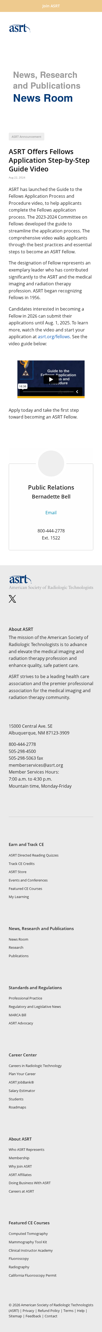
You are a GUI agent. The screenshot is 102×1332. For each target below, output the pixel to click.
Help (81, 1310)
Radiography (19, 1266)
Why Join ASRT (20, 1166)
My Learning (19, 896)
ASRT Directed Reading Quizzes (33, 855)
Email (51, 513)
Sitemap (15, 1316)
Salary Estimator (22, 1090)
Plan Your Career (22, 1073)
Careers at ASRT (21, 1191)
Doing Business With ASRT (30, 1182)
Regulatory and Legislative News (35, 1006)
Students (16, 1099)
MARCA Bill (17, 1014)
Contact (51, 1316)
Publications (19, 955)
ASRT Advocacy (21, 1023)
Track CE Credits (22, 863)
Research (16, 947)
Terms (68, 1310)
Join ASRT (51, 5)
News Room (18, 939)
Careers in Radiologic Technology (35, 1065)
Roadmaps (17, 1107)
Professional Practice (25, 998)
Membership (19, 1157)
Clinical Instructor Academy (31, 1250)
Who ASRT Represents (26, 1149)
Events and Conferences (28, 880)
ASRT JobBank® (21, 1082)
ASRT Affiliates (20, 1174)
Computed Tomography (28, 1233)
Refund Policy (49, 1310)
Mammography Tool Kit (28, 1242)
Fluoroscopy (19, 1258)
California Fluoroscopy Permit (33, 1275)
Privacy (28, 1310)
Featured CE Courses (25, 888)
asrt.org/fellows (54, 337)
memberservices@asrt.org (36, 765)
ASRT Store (17, 871)
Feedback (33, 1316)
